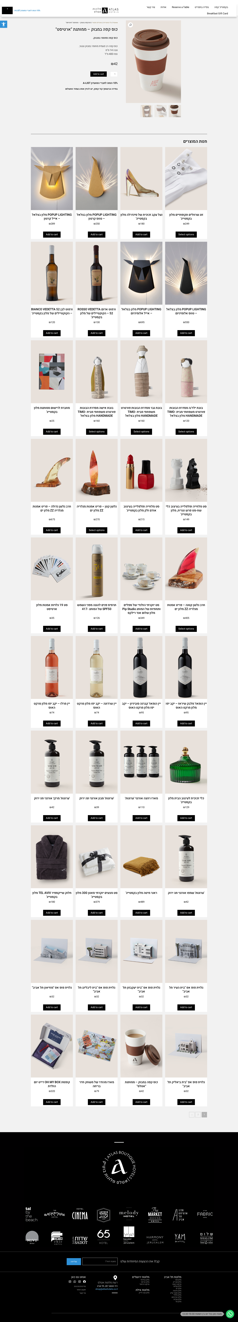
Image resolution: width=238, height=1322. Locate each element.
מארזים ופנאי (97, 22)
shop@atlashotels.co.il (106, 1289)
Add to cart (98, 74)
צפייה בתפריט (202, 7)
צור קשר (151, 7)
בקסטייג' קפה (221, 7)
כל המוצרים (107, 22)
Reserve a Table (180, 7)
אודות (163, 7)
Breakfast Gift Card (217, 13)
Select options (186, 234)
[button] (3, 24)
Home (115, 22)
